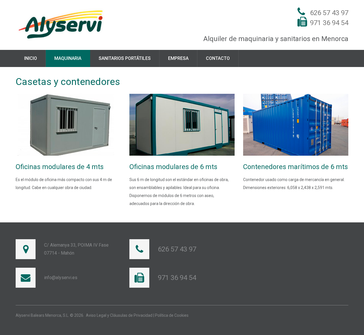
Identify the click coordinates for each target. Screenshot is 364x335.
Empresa (178, 58)
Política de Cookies (172, 315)
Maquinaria (67, 58)
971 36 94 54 (329, 23)
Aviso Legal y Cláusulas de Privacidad (119, 315)
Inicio (30, 58)
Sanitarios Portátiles (125, 58)
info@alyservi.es (60, 277)
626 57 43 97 (329, 13)
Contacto (218, 58)
